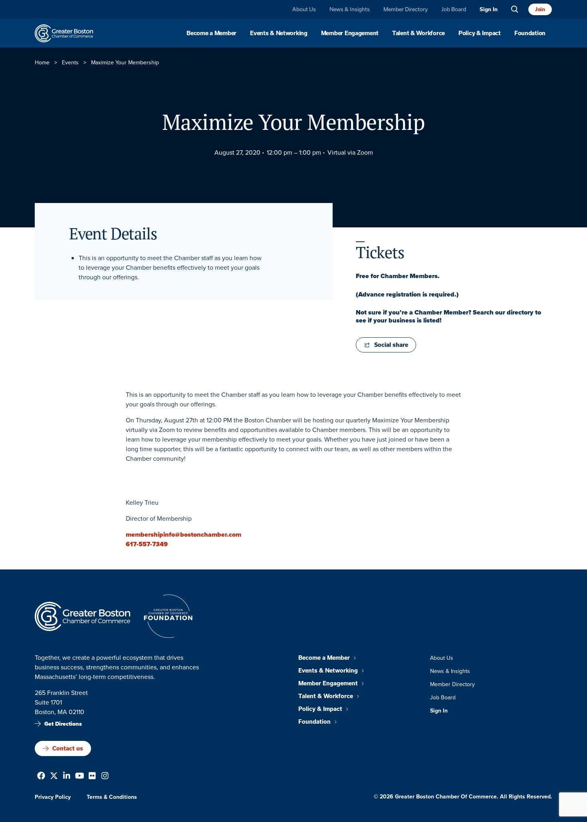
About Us (304, 9)
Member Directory (405, 9)
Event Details (113, 233)
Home (42, 62)
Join (540, 9)
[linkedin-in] (66, 777)
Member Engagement (350, 33)
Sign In (489, 9)
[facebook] (41, 777)
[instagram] (105, 777)
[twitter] (54, 777)
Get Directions (63, 724)
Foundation (529, 33)
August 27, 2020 (237, 152)
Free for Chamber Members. (398, 276)
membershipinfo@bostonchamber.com (183, 534)
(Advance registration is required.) (407, 295)
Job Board (453, 9)
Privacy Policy (53, 797)
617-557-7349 (147, 544)
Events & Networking (278, 33)
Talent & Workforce (418, 33)
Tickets (380, 251)
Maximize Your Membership (293, 122)
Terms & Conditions (112, 797)
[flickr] (92, 777)
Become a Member (211, 33)
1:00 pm (310, 152)
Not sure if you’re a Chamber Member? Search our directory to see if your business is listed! (448, 316)
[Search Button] (514, 9)
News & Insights (349, 9)
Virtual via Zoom (350, 152)
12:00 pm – (282, 152)
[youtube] (79, 777)
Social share (391, 345)
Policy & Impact (479, 33)
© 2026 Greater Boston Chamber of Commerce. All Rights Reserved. (463, 796)
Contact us (67, 748)
